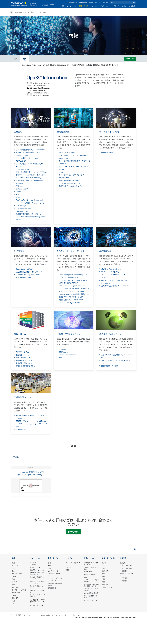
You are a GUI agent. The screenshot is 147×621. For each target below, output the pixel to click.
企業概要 (124, 578)
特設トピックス (106, 6)
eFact (18, 197)
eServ (61, 172)
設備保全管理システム (24, 363)
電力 (13, 571)
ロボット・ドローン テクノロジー (91, 589)
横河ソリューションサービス (127, 574)
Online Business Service (68, 355)
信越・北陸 (105, 571)
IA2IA (85, 577)
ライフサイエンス (53, 581)
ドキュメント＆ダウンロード (73, 563)
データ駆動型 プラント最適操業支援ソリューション (37, 601)
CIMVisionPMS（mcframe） (111, 269)
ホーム (27, 12)
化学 (13, 568)
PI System (19, 186)
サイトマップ (76, 615)
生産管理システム (22, 355)
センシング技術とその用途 (91, 596)
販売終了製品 (52, 588)
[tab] (16, 457)
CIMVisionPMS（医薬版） (110, 272)
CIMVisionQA (21, 206)
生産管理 (18, 131)
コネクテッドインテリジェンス (71, 251)
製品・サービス (84, 6)
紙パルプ (14, 582)
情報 (49, 563)
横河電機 (122, 563)
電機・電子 (15, 598)
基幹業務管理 (105, 251)
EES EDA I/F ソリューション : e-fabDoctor (31, 421)
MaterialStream (107, 152)
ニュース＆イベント (72, 2)
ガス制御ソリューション (37, 605)
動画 (67, 570)
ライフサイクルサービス (55, 578)
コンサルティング (53, 571)
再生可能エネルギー (18, 574)
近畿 (103, 576)
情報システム (20, 334)
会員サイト (105, 2)
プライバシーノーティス (31, 615)
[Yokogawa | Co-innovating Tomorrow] (19, 4)
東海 (103, 574)
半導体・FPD (16, 593)
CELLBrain (62, 349)
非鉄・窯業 (15, 587)
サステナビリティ (127, 568)
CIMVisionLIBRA (22, 189)
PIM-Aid (19, 194)
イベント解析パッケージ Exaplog (28, 158)
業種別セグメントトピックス (91, 568)
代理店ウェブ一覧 (107, 587)
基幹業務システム (22, 352)
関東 (103, 568)
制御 (49, 566)
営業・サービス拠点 (120, 6)
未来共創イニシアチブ (90, 600)
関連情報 (68, 567)
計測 (49, 568)
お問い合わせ (98, 2)
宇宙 (13, 603)
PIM (60, 358)
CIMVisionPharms (23, 169)
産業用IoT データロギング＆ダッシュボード (74, 186)
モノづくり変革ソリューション (37, 587)
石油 (13, 563)
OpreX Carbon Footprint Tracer (71, 286)
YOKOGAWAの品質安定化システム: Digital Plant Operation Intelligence (31, 473)
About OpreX (88, 572)
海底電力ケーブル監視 (67, 152)
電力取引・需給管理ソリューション (37, 578)
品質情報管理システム (24, 360)
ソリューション (72, 6)
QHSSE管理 (19, 251)
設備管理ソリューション (37, 570)
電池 (13, 601)
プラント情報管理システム (25, 366)
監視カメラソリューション (37, 591)
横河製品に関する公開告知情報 (55, 584)
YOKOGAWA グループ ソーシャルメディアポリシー (55, 615)
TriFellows (20, 183)
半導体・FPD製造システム (68, 334)
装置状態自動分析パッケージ (69, 180)
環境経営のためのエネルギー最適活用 (37, 573)
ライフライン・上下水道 (19, 590)
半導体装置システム (23, 397)
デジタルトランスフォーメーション (92, 580)
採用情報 (91, 2)
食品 (13, 579)
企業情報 (132, 6)
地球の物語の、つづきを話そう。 (91, 563)
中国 (103, 579)
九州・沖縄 (105, 584)
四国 (103, 582)
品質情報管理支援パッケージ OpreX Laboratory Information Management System (30, 217)
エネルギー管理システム (110, 334)
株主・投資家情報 (83, 2)
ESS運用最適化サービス (109, 366)
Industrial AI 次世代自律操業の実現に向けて (91, 585)
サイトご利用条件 (16, 615)
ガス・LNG (15, 566)
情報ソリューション (36, 567)
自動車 (14, 595)
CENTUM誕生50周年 (90, 593)
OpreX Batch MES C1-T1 (25, 211)
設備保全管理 (63, 131)
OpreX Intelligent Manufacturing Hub (73, 275)
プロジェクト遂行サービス (55, 574)
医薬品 (14, 576)
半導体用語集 (21, 429)
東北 (103, 566)
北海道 (104, 563)
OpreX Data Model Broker (68, 277)
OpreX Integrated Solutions (35, 563)
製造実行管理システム (24, 358)
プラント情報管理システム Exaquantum (30, 150)
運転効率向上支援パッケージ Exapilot (29, 180)
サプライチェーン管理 (109, 131)
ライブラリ (95, 6)
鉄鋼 (13, 584)
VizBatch (19, 192)
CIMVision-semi (64, 352)
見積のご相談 (130, 59)
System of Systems (89, 574)
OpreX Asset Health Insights (69, 183)
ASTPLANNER (21, 161)
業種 (62, 6)
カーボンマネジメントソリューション (37, 582)
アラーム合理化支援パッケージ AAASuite (31, 172)
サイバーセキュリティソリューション (38, 595)
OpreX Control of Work (24, 269)
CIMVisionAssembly (23, 208)
